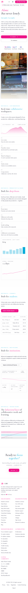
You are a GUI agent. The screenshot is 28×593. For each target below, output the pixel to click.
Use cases (17, 506)
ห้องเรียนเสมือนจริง (5, 575)
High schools (18, 520)
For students (13, 37)
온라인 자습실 (4, 573)
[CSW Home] (2, 2)
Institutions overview (19, 501)
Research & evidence (20, 522)
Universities (17, 515)
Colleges (17, 518)
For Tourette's (4, 543)
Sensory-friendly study (6, 552)
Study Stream (4, 504)
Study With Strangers (5, 511)
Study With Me (4, 506)
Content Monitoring (22, 585)
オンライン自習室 (5, 564)
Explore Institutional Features (10, 365)
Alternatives (20, 529)
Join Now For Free (21, 2)
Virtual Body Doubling (6, 513)
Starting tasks (4, 548)
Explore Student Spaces (9, 310)
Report (14, 588)
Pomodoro (3, 520)
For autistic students (5, 534)
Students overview (5, 501)
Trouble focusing (4, 545)
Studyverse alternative (20, 534)
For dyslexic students (5, 536)
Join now (13, 470)
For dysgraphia (4, 541)
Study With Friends (5, 508)
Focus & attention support (6, 532)
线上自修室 (3, 568)
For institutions (14, 40)
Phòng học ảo (4, 566)
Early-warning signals (19, 508)
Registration (13, 585)
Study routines (4, 550)
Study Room (3, 515)
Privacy (3, 585)
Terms (8, 585)
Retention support (19, 511)
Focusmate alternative (20, 536)
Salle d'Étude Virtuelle (6, 561)
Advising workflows (19, 513)
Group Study (4, 518)
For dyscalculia (4, 539)
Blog (2, 525)
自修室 (2, 571)
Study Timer (3, 522)
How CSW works (19, 504)
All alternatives (18, 532)
